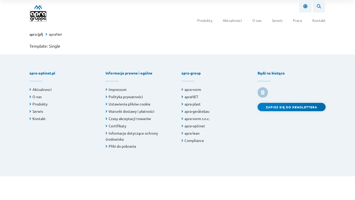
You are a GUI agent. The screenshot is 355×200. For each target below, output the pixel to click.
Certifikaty (117, 125)
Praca (297, 20)
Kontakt (319, 20)
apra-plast (193, 104)
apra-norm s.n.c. (197, 118)
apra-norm (193, 89)
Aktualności (232, 20)
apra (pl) (36, 34)
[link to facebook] (263, 92)
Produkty (204, 20)
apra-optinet (195, 125)
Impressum (118, 89)
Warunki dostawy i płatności (131, 111)
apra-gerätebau (197, 111)
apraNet (55, 34)
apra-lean (192, 133)
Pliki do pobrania (122, 146)
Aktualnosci (42, 89)
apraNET (191, 96)
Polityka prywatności (126, 96)
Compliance (194, 140)
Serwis (277, 20)
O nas (256, 20)
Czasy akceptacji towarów (130, 118)
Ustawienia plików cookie (129, 104)
